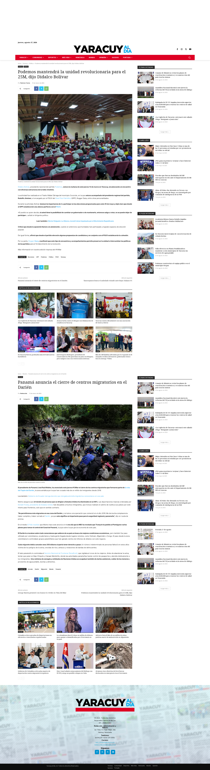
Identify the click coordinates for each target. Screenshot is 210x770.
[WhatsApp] (46, 88)
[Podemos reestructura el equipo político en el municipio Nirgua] (145, 268)
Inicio (19, 63)
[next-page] (22, 363)
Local (58, 317)
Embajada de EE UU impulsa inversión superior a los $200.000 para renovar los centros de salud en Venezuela (173, 104)
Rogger (33, 241)
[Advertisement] (65, 15)
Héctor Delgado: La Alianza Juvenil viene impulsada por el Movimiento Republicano (81, 221)
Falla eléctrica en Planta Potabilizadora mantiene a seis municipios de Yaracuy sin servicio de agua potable (171, 251)
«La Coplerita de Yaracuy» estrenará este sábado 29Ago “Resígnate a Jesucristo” (35, 322)
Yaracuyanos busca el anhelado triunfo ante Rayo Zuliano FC (108, 280)
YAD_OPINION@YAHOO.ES (105, 742)
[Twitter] (186, 49)
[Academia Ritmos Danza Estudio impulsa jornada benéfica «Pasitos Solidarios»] (145, 224)
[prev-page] (19, 363)
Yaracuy (25, 63)
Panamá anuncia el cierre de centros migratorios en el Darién (42, 280)
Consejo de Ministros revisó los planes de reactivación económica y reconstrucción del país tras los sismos (172, 75)
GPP (37, 257)
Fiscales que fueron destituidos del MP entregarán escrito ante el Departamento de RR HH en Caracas (173, 177)
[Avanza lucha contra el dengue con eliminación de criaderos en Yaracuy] (75, 305)
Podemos (58, 187)
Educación (21, 351)
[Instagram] (181, 49)
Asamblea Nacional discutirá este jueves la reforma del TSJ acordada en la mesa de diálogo (173, 89)
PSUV (58, 207)
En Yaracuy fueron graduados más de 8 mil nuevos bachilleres (36, 356)
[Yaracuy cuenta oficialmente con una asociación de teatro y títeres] (114, 305)
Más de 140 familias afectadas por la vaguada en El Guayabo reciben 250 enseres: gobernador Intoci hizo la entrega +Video (114, 357)
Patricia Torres (25, 83)
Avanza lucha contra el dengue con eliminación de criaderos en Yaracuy (75, 322)
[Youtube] (190, 49)
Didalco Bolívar (23, 187)
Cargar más (164, 132)
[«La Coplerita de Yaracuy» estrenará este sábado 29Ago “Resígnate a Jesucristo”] (36, 305)
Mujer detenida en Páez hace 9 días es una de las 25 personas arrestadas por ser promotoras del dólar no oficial (173, 148)
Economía (60, 351)
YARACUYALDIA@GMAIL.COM (105, 745)
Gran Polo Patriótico (63, 198)
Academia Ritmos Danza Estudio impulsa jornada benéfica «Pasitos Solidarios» (170, 220)
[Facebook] (177, 49)
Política (31, 63)
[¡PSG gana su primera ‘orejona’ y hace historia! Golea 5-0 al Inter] (145, 165)
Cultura (21, 317)
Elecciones (31, 257)
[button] (189, 57)
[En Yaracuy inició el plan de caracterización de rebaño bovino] (145, 238)
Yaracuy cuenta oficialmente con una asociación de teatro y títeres (113, 322)
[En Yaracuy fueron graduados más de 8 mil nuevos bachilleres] (36, 339)
